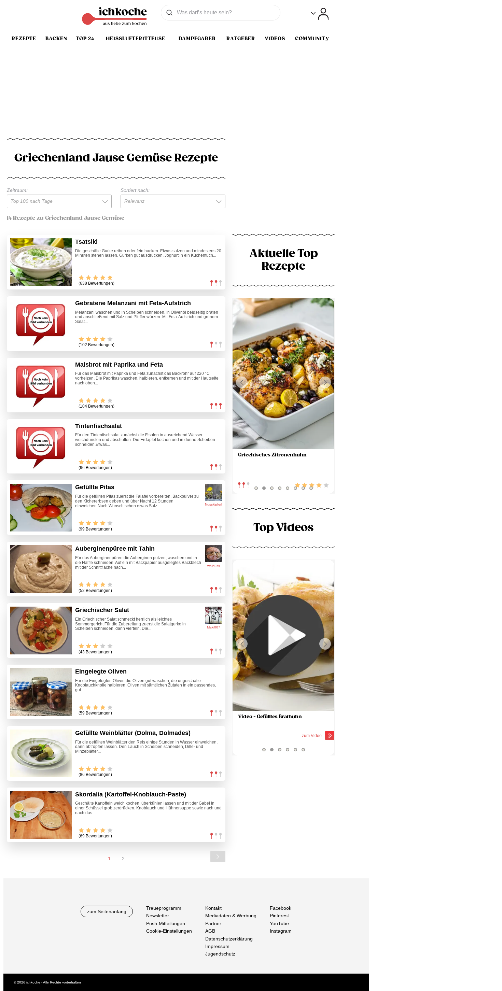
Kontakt (213, 908)
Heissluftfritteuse (135, 39)
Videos (275, 39)
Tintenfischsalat (98, 426)
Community (312, 39)
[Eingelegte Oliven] (41, 692)
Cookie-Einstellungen (169, 931)
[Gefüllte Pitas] (41, 508)
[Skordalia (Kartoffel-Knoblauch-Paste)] (41, 815)
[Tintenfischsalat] (41, 446)
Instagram (281, 931)
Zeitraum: (17, 190)
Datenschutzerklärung (229, 938)
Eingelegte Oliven (101, 671)
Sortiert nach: (135, 190)
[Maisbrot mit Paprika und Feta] (41, 385)
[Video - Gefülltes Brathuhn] (283, 635)
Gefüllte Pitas (94, 487)
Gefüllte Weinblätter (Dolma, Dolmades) (133, 733)
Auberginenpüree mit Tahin (115, 548)
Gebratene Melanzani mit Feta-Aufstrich (133, 303)
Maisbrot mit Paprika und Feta (119, 364)
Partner (213, 923)
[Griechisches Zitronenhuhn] (283, 374)
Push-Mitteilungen (165, 923)
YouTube (279, 923)
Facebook (280, 908)
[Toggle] (319, 14)
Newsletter (157, 915)
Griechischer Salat (102, 610)
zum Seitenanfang (106, 911)
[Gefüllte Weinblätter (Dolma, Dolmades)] (41, 753)
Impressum (217, 946)
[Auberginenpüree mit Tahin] (41, 569)
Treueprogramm (163, 908)
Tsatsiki (86, 241)
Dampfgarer (197, 39)
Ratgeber (240, 39)
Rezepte (24, 39)
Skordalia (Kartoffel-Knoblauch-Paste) (130, 794)
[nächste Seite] (217, 856)
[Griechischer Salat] (41, 630)
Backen (56, 39)
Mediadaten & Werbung (230, 915)
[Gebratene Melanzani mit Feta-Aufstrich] (41, 324)
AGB (210, 931)
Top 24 (85, 39)
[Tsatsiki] (41, 262)
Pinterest (279, 915)
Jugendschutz (220, 954)
